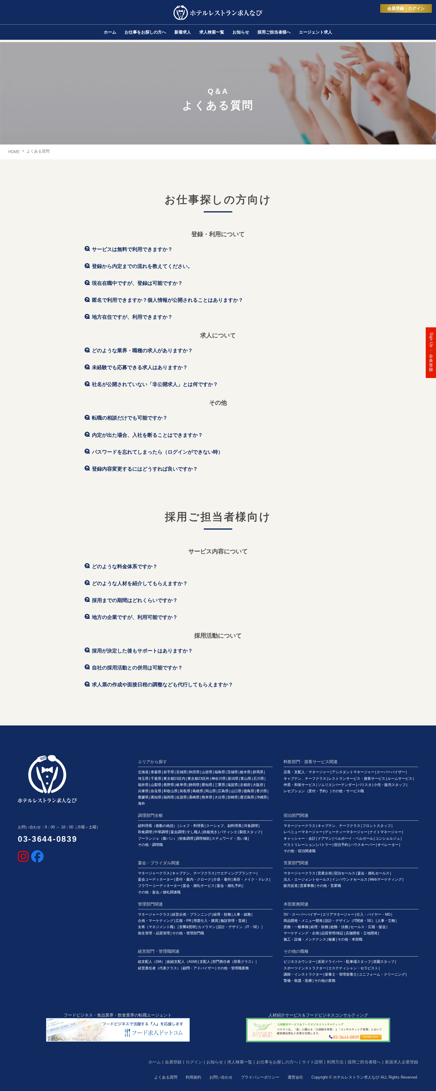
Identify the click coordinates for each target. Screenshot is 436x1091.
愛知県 (207, 785)
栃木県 (245, 772)
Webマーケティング (386, 879)
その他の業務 (324, 981)
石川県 (258, 778)
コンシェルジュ (387, 838)
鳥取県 (185, 791)
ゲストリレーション (300, 845)
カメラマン (207, 927)
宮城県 (181, 772)
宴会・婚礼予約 (229, 886)
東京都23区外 (198, 778)
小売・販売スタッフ (390, 785)
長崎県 (194, 797)
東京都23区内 (174, 778)
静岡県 (194, 785)
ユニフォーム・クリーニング (382, 974)
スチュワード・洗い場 (229, 838)
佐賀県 (181, 797)
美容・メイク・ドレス (251, 879)
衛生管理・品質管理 (154, 933)
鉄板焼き (210, 832)
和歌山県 (170, 791)
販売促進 (291, 886)
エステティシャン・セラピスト (353, 968)
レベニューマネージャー (303, 832)
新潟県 (233, 778)
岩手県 (168, 772)
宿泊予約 (341, 845)
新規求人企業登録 (401, 1062)
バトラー (325, 845)
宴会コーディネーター (156, 879)
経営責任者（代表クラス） (159, 968)
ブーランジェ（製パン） (157, 838)
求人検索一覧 (239, 1062)
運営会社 (295, 1077)
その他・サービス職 (348, 791)
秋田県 (194, 772)
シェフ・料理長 (191, 826)
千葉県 (156, 778)
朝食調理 (186, 838)
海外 (141, 803)
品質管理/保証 (332, 933)
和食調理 (145, 832)
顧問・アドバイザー (199, 968)
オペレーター (388, 845)
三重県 (219, 785)
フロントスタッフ (376, 826)
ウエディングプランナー (236, 873)
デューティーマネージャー (346, 832)
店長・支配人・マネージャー (307, 772)
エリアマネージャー (338, 914)
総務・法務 (339, 927)
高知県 (156, 797)
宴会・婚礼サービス (199, 886)
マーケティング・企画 (301, 933)
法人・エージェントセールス (307, 879)
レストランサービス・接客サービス (356, 778)
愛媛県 (143, 797)
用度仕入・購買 (205, 921)
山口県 (236, 791)
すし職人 (194, 832)
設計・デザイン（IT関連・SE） (350, 921)
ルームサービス (399, 778)
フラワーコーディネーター (159, 886)
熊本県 (207, 797)
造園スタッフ (383, 962)
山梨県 (156, 785)
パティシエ (228, 832)
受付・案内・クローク (193, 879)
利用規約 (193, 1077)
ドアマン (325, 838)
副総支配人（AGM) (182, 962)
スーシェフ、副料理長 (224, 826)
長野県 (168, 785)
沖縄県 (261, 797)
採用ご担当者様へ (364, 1062)
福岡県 (168, 797)
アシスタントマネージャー (353, 772)
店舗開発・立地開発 (362, 933)
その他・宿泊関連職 (300, 851)
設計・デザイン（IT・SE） (239, 927)
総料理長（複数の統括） (157, 826)
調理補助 (202, 838)
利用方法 (335, 1062)
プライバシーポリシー (260, 1077)
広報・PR (183, 921)
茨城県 (232, 772)
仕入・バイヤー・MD (374, 914)
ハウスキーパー (362, 845)
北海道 (143, 772)
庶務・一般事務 (296, 927)
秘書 (331, 939)
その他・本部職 (350, 939)
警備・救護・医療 (298, 981)
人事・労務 (386, 921)
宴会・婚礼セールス (373, 873)
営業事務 (307, 886)
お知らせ (214, 1062)
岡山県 (210, 791)
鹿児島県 (247, 797)
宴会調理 (178, 832)
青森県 (156, 772)
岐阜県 (181, 785)
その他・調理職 (150, 845)
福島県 (219, 772)
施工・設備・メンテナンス (305, 939)
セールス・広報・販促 (368, 927)
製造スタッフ (250, 832)
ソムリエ (325, 785)
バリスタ (364, 785)
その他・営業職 (328, 886)
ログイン (194, 1062)
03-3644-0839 (47, 839)
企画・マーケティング (156, 921)
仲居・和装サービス (300, 785)
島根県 (197, 791)
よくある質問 (165, 1077)
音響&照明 (187, 927)
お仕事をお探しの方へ (277, 1062)
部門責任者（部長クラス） (233, 962)
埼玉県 (143, 778)
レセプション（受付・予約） (307, 791)
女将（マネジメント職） (157, 927)
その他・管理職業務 (233, 968)
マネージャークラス (300, 826)
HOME (14, 152)
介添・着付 (222, 879)
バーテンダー (344, 785)
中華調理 (161, 832)
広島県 (223, 791)
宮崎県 (232, 797)
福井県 (143, 785)
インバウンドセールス (349, 879)
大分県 (219, 797)
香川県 (261, 791)
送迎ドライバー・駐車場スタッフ (344, 962)
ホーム (154, 1062)
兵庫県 (143, 791)
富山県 (246, 778)
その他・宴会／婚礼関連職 (159, 892)
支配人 (205, 962)
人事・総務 (242, 914)
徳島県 (249, 791)
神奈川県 (218, 778)
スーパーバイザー (391, 772)
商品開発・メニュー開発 (303, 921)
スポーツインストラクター (305, 968)
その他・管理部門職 (188, 933)
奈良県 (156, 791)
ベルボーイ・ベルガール (353, 838)
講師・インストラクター (303, 974)
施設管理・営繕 (232, 921)
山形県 (207, 772)
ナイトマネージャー (386, 832)
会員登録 (173, 1062)
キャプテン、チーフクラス (305, 778)
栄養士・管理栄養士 (341, 974)
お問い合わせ (221, 1077)
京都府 (245, 785)
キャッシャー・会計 (300, 838)
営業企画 (325, 873)
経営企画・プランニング (191, 914)
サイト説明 (312, 1062)
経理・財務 (222, 914)
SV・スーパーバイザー (302, 914)
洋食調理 (251, 826)
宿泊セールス (344, 873)
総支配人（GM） (151, 962)
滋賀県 (232, 785)
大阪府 (258, 785)
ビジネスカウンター (300, 962)
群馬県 (258, 772)
